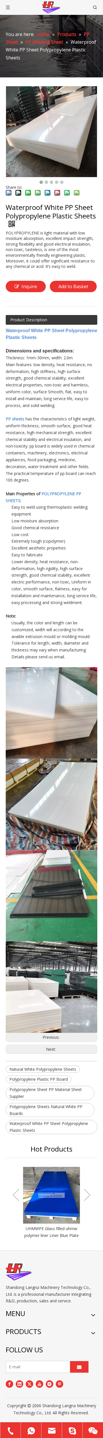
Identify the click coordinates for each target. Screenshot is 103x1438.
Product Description (28, 319)
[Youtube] (39, 1384)
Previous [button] (16, 1195)
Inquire (29, 286)
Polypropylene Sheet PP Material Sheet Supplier (45, 1093)
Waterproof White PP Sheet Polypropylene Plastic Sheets (48, 1127)
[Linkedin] (19, 1384)
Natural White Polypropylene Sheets (42, 1069)
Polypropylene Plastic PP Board (38, 1079)
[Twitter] (29, 1384)
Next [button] (87, 1195)
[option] (51, 1203)
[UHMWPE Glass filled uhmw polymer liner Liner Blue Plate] (51, 1195)
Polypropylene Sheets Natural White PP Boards (45, 1110)
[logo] (18, 1272)
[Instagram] (49, 1384)
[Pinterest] (59, 1384)
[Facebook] (9, 1384)
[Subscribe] (79, 1367)
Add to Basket (73, 286)
